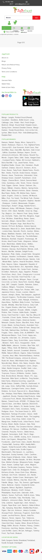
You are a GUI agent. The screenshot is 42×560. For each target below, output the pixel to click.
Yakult (4, 350)
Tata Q (26, 434)
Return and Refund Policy (11, 65)
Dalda (18, 254)
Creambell (25, 350)
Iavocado (5, 221)
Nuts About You (29, 223)
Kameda (35, 190)
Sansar (22, 185)
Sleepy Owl (35, 328)
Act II (29, 437)
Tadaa (27, 158)
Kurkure (23, 424)
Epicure (17, 429)
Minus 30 (36, 315)
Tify (20, 482)
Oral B (21, 490)
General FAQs (7, 80)
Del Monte (25, 330)
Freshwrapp (29, 239)
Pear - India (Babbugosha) (28, 133)
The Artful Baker (32, 236)
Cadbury (5, 287)
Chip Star (24, 480)
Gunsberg (11, 183)
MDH (23, 444)
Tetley (38, 495)
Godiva (15, 328)
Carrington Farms (18, 388)
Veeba (9, 173)
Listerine (9, 503)
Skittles (30, 244)
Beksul (12, 487)
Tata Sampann (26, 295)
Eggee (9, 185)
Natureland (6, 414)
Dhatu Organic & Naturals (11, 457)
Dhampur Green (8, 178)
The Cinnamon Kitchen (24, 427)
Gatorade (25, 493)
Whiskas (33, 472)
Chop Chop (16, 419)
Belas (8, 419)
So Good (12, 391)
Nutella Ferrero (30, 206)
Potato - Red (19, 122)
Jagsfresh (36, 295)
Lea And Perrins (14, 515)
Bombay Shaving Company (12, 520)
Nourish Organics (9, 297)
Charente (5, 432)
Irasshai (31, 282)
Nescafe (16, 231)
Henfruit (37, 355)
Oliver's (14, 300)
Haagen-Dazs (35, 158)
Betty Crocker (25, 302)
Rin (19, 269)
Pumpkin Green (31, 125)
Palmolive (28, 284)
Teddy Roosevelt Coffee (18, 447)
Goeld (37, 297)
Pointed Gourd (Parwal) (23, 117)
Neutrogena (29, 477)
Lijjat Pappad (35, 482)
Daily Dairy (24, 246)
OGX (10, 211)
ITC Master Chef (33, 401)
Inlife (33, 289)
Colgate (34, 310)
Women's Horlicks (19, 190)
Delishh (10, 350)
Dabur (16, 264)
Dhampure (6, 203)
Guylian (18, 523)
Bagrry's (9, 213)
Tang (16, 340)
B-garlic (10, 196)
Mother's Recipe (12, 462)
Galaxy (16, 333)
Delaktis (17, 383)
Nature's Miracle (13, 353)
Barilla (16, 424)
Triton (11, 333)
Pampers (29, 208)
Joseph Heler (26, 254)
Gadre (34, 373)
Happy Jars (32, 335)
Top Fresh (11, 533)
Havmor (18, 485)
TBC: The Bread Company (11, 358)
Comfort (14, 203)
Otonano (5, 249)
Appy (21, 272)
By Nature (20, 226)
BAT (8, 284)
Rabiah (11, 142)
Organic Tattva (13, 158)
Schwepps (29, 287)
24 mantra (25, 338)
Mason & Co (15, 229)
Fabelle (5, 482)
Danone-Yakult (31, 180)
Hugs (20, 223)
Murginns (30, 216)
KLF (38, 345)
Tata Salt (27, 500)
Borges (5, 256)
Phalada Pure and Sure (31, 520)
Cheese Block (13, 180)
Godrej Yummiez (17, 454)
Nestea (22, 528)
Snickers (27, 168)
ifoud (11, 279)
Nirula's (5, 251)
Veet (37, 234)
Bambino (5, 437)
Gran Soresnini (18, 147)
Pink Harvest (17, 452)
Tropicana (6, 373)
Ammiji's (12, 295)
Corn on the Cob (31, 130)
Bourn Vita (32, 480)
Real (3, 376)
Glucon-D (19, 168)
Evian (38, 406)
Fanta (18, 409)
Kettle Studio (24, 312)
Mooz (4, 236)
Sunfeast (5, 475)
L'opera (33, 338)
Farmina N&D (7, 444)
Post (8, 198)
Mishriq (17, 480)
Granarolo (36, 437)
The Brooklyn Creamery (26, 297)
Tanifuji (33, 409)
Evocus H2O (7, 147)
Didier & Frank (24, 328)
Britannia (33, 350)
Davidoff (18, 178)
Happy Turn (19, 289)
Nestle (33, 475)
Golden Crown (18, 477)
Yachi (12, 343)
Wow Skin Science (22, 305)
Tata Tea (29, 315)
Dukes (36, 284)
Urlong (31, 246)
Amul (12, 355)
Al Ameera (34, 300)
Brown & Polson (33, 523)
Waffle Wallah (7, 345)
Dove (4, 170)
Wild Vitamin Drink (22, 361)
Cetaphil (14, 284)
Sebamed (22, 475)
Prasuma (13, 432)
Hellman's (5, 500)
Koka (32, 322)
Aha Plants (33, 429)
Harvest (5, 226)
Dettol (23, 419)
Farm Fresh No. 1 (25, 277)
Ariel (26, 503)
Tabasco (5, 518)
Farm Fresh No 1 (14, 315)
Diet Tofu (22, 216)
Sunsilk (4, 305)
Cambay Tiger (18, 465)
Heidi (15, 348)
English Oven (7, 470)
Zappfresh (28, 487)
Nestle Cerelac (29, 406)
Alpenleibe (29, 267)
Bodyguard (25, 470)
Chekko (37, 525)
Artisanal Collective (16, 371)
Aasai (11, 175)
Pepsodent (6, 454)
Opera (15, 531)
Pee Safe (5, 330)
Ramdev (19, 234)
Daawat (30, 256)
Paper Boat (12, 505)
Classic (30, 414)
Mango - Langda (8, 117)
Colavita (10, 480)
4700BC (23, 401)
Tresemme (20, 287)
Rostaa (27, 289)
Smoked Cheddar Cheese (23, 127)
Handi (33, 343)
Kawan (10, 465)
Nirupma (13, 223)
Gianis (32, 218)
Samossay (18, 513)
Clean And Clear (8, 523)
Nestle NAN (30, 229)
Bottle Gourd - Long (26, 120)
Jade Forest (16, 442)
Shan (11, 406)
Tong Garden (34, 378)
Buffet (10, 525)
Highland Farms (34, 145)
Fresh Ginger (30, 122)
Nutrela (32, 259)
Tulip (19, 498)
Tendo (23, 183)
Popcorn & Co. (22, 391)
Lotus (35, 368)
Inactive (30, 231)
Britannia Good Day (19, 381)
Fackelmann (26, 178)
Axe (3, 394)
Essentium (13, 152)
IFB (18, 193)
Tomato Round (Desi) (16, 130)
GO (36, 18)
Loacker (25, 292)
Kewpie (34, 173)
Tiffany (10, 348)
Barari (28, 190)
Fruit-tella (6, 317)
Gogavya (34, 500)
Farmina (29, 467)
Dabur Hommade (33, 353)
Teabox (33, 470)
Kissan (18, 165)
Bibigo (11, 482)
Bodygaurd (21, 366)
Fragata (5, 333)
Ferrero (20, 432)
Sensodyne (13, 434)
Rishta (13, 193)
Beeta (18, 295)
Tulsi (33, 498)
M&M (9, 459)
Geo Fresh (13, 475)
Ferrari (29, 183)
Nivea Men (18, 508)
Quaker (5, 498)
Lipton (4, 196)
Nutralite (21, 211)
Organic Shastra (11, 307)
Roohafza (13, 498)
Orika (4, 183)
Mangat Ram (22, 439)
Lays (37, 289)
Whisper (23, 279)
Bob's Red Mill (7, 163)
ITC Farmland (7, 328)
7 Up (15, 163)
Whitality (11, 305)
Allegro (13, 221)
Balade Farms (28, 170)
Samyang (9, 508)
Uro (14, 213)
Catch (23, 315)
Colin (38, 259)
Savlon (33, 193)
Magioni (33, 465)
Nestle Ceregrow (13, 368)
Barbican (10, 485)
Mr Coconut (26, 160)
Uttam (4, 368)
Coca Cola (6, 282)
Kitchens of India (8, 472)
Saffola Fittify (21, 386)
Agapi (4, 348)
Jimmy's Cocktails (29, 510)
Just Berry (30, 452)
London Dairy (7, 231)
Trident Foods (13, 401)
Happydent (23, 264)
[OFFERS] (15, 28)
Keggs (9, 477)
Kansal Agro (6, 206)
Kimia (9, 190)
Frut (26, 145)
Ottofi (13, 416)
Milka (4, 198)
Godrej (23, 437)
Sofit (25, 234)
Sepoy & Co (31, 142)
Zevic (19, 274)
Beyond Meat (27, 399)
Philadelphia (6, 493)
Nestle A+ (5, 259)
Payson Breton (14, 267)
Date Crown (35, 150)
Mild (16, 355)
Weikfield (11, 234)
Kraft (21, 434)
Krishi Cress (29, 147)
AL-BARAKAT (30, 333)
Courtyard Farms (8, 160)
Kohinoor (18, 510)
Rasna (13, 366)
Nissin (27, 376)
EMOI (4, 190)
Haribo (37, 256)
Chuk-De (24, 383)
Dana (24, 442)
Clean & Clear (7, 404)
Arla (21, 363)
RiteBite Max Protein (30, 508)
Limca (27, 388)
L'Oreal (13, 317)
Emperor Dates (7, 340)
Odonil (22, 180)
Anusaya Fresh (7, 513)
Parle (4, 264)
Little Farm (23, 307)
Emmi (23, 229)
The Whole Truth (26, 198)
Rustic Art (5, 361)
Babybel (5, 406)
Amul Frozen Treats (15, 241)
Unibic (11, 289)
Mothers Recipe (22, 259)
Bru (34, 185)
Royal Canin (16, 493)
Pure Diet (15, 277)
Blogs (4, 61)
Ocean (19, 292)
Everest (26, 482)
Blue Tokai (11, 236)
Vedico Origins (16, 320)
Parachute (6, 378)
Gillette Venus (21, 244)
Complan (5, 320)
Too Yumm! (15, 198)
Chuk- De (16, 470)
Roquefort (23, 201)
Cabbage (5, 122)
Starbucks (14, 272)
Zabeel (30, 457)
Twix (24, 518)
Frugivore (26, 513)
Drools (34, 152)
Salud (15, 211)
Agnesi (18, 518)
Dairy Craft (34, 305)
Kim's (13, 409)
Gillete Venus (29, 432)
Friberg (30, 525)
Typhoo (16, 262)
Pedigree (5, 411)
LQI (34, 277)
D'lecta (16, 279)
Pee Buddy (26, 498)
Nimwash (5, 322)
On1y (4, 503)
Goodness (25, 409)
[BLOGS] (30, 28)
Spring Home (33, 188)
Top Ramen (35, 302)
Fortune (16, 312)
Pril (11, 429)
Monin (4, 467)
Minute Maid (7, 262)
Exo (3, 307)
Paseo (4, 188)
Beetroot (5, 125)
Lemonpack (13, 201)
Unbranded (28, 175)
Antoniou (29, 528)
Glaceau (12, 249)
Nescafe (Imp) (7, 363)
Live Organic (11, 439)
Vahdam (18, 251)
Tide (35, 528)
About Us (5, 58)
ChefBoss (24, 429)
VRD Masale (20, 208)
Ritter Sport (14, 378)
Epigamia (5, 487)
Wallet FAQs (6, 84)
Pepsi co (20, 145)
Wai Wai (11, 251)
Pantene (25, 317)
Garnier (16, 185)
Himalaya (9, 394)
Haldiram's (36, 160)
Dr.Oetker (5, 272)
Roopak (21, 310)
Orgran (4, 505)
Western (5, 343)
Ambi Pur (30, 515)
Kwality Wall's (31, 444)
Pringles (32, 203)
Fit (22, 406)
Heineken (29, 165)
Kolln (32, 493)
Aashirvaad (33, 383)
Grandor (32, 363)
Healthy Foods (17, 421)
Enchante (9, 216)
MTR (34, 411)
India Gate (13, 338)
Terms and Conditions (9, 72)
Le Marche (24, 378)
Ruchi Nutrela (22, 249)
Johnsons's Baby (16, 500)
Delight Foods (27, 251)
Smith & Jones (29, 495)
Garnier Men (21, 221)
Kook (4, 439)
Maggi (4, 525)
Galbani (5, 279)
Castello (21, 284)
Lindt (36, 249)
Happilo (5, 447)
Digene (23, 353)
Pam (10, 312)
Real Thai (31, 234)
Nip (3, 508)
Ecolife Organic (27, 449)
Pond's (23, 231)
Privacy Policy (6, 68)
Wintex (36, 231)
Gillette (27, 310)
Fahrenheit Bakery (26, 355)
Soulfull (24, 368)
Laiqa (7, 386)
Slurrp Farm (22, 282)
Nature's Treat (22, 213)
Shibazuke (6, 229)
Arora (34, 168)
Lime (12, 122)
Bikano (16, 363)
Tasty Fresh (17, 170)
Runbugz (5, 429)
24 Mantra (20, 373)
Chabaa (12, 168)
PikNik (4, 353)
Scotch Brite (23, 340)
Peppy (17, 142)
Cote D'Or (31, 221)
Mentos (25, 188)
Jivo (28, 475)
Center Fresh (26, 269)
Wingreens (15, 246)
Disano (19, 322)
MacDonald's (7, 452)
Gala (29, 424)
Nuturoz (10, 264)
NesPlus (5, 371)
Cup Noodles (29, 371)
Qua (36, 376)
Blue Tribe (32, 345)
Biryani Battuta (34, 391)
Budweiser (6, 254)
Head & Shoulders (26, 262)
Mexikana (5, 239)
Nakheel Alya (15, 330)
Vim (23, 165)
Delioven (29, 185)
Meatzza (14, 490)
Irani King (14, 528)
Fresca (13, 373)
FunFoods (19, 495)
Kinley (12, 208)
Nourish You (34, 155)
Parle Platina (18, 394)
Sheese (5, 175)
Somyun (28, 490)
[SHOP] (6, 28)
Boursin (16, 525)
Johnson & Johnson (29, 358)
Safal (22, 158)
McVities (9, 218)
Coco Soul (6, 366)
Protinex (23, 525)
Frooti (24, 335)
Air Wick (29, 459)
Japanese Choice (8, 292)
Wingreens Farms (26, 462)
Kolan (24, 457)
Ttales (16, 216)
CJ (24, 452)
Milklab (10, 188)
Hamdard (19, 416)
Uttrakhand (6, 246)
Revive (9, 170)
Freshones (6, 528)
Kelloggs (32, 348)
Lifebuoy (37, 427)
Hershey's (6, 223)
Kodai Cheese (25, 173)
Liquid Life (31, 381)
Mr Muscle (33, 196)
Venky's (5, 495)
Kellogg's (29, 531)
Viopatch (20, 239)
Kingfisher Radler (8, 165)
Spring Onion (7, 127)
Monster (20, 376)
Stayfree (30, 201)
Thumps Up (20, 236)
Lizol (19, 505)
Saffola (5, 152)
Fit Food (12, 226)
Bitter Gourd (13, 133)
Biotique (20, 152)
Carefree (33, 454)
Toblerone (30, 518)
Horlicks (5, 201)
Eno (22, 267)
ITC (31, 376)
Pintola (37, 262)
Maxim (10, 325)
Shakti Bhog (18, 218)
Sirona (4, 315)
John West (17, 404)
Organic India (15, 449)
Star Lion (11, 510)
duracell (17, 350)
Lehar (27, 465)
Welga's (12, 287)
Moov (23, 142)
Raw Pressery (35, 317)
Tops (16, 482)
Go (19, 338)
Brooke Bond (11, 376)
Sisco (17, 343)
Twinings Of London (18, 414)
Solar (36, 175)
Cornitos (23, 345)
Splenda (25, 404)
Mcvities (12, 427)
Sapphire (27, 272)
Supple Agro (19, 503)
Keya (12, 150)
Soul (9, 277)
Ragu (36, 211)
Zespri (35, 366)
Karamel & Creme (28, 485)
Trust (19, 335)
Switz (30, 368)
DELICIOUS (33, 404)
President (6, 409)
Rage (32, 434)
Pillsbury (5, 289)
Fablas (18, 160)
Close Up (29, 211)
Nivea (12, 361)
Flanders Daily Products (27, 396)
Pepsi (29, 279)
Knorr (12, 411)
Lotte (18, 183)
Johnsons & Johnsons (10, 155)
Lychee (4, 133)
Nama (26, 363)
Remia (26, 218)
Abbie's (17, 406)
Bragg (21, 206)
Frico (11, 437)
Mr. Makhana (23, 348)
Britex (24, 523)
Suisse (11, 495)
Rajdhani (33, 361)
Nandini (37, 201)
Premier (37, 198)
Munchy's (36, 442)
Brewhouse (6, 490)
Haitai (38, 396)
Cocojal (35, 279)
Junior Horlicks (34, 340)
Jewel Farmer (23, 163)
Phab (13, 254)
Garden (28, 373)
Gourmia (5, 355)
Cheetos (17, 188)
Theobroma (18, 175)
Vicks (13, 386)
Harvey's (32, 503)
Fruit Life (15, 173)
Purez (31, 163)
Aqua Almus (6, 302)
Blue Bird (25, 322)
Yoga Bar (5, 338)
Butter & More (34, 505)
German (35, 269)
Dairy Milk (18, 150)
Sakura (13, 259)
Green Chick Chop (22, 472)
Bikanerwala (23, 203)
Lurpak (4, 515)
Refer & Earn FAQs (8, 87)
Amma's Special (30, 226)
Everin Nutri (35, 513)
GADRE (17, 437)
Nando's (25, 505)
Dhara (38, 229)
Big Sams (26, 150)
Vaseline (12, 256)
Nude (26, 416)
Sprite (19, 317)
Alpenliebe (6, 269)
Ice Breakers (22, 256)
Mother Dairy (25, 193)
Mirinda (31, 249)
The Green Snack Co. (23, 411)
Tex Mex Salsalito (19, 459)
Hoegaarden (25, 343)
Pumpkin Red (7, 135)
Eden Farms (6, 381)
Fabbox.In (5, 208)
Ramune (5, 142)
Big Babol (19, 487)
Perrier (12, 518)
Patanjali (26, 300)
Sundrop (16, 444)
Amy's (14, 274)
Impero (27, 152)
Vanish (4, 145)
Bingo (36, 267)
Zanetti (29, 442)
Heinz (4, 485)
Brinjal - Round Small (17, 125)
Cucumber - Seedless (10, 120)
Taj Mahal (15, 302)
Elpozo (23, 515)
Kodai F (15, 206)
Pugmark (5, 434)
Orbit (20, 300)
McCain (22, 531)
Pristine (5, 312)
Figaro (4, 510)
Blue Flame (6, 193)
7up (3, 213)
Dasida (12, 322)
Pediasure (12, 145)
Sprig (31, 213)
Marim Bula (11, 244)
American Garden (29, 320)
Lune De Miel (7, 531)
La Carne (14, 282)
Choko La (18, 196)
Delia (4, 477)
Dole (22, 333)
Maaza (4, 234)
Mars (38, 363)
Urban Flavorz (29, 421)
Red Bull (13, 239)
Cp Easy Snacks (20, 325)
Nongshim (36, 254)
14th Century (24, 155)
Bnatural (19, 533)
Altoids (19, 399)
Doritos (36, 467)
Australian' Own (33, 325)
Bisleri (10, 424)
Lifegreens (27, 241)
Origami (32, 330)
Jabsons (16, 345)
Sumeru (26, 196)
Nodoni (14, 269)
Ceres (29, 366)
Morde (4, 158)
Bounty (14, 396)
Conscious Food (8, 399)
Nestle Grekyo (7, 383)
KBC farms (6, 300)
